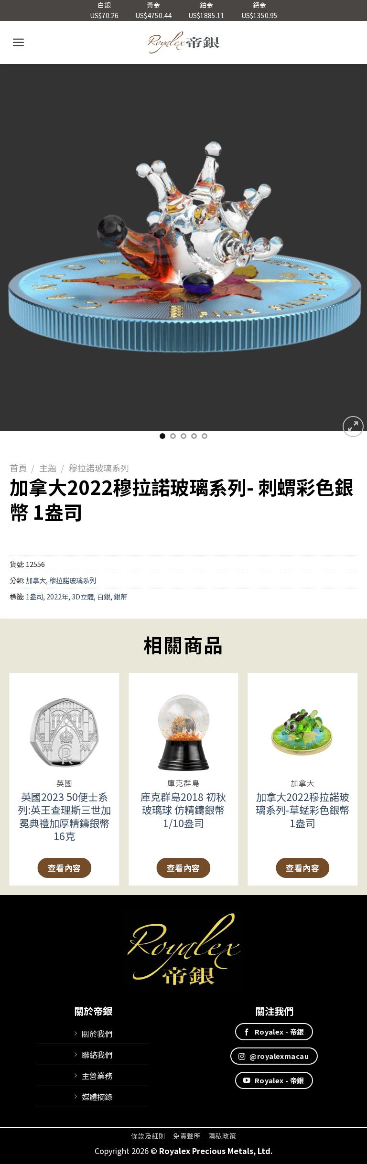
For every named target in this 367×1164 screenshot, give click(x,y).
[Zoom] (353, 426)
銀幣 (120, 596)
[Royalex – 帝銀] (184, 42)
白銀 (103, 596)
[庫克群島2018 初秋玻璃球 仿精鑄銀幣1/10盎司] (183, 722)
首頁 (18, 467)
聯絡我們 (97, 1054)
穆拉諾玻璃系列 (99, 467)
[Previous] (19, 251)
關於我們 (97, 1033)
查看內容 (64, 868)
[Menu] (18, 42)
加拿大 (36, 580)
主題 (47, 467)
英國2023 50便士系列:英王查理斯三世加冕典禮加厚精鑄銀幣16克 (64, 816)
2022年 (57, 596)
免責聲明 (187, 1136)
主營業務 (97, 1075)
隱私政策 (222, 1136)
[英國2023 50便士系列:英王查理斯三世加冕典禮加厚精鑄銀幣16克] (64, 722)
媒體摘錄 (97, 1096)
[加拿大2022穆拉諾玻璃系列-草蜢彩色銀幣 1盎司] (302, 722)
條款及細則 (148, 1136)
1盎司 (34, 596)
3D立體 (83, 596)
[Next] (347, 251)
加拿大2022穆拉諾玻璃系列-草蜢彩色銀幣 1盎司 (302, 810)
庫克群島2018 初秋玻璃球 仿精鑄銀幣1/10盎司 (183, 810)
